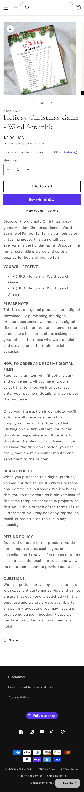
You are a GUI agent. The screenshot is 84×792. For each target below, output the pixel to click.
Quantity (10, 160)
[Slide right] (51, 103)
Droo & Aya (25, 768)
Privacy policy (69, 769)
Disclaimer (16, 677)
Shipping (8, 143)
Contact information (44, 782)
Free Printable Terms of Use (30, 687)
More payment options (42, 210)
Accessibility (18, 697)
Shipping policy (57, 775)
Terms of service (32, 775)
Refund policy (46, 769)
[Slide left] (32, 103)
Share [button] (13, 640)
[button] (6, 7)
